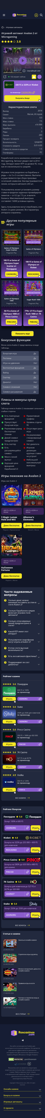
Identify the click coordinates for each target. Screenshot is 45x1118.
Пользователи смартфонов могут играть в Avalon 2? (21, 641)
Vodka (20, 775)
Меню (4, 15)
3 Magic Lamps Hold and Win (9, 518)
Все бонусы (20, 925)
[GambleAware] (30, 1059)
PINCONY (11, 322)
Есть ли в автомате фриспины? (22, 656)
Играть (9, 699)
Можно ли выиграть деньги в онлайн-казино (29, 970)
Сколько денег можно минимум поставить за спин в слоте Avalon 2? (22, 602)
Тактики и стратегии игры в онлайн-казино (28, 999)
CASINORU (11, 274)
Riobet (7, 838)
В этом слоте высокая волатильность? (18, 649)
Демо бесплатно (11, 242)
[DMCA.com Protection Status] (16, 1059)
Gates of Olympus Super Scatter (11, 249)
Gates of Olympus (33, 249)
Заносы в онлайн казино (27, 940)
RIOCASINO (33, 274)
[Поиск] (41, 15)
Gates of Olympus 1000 (11, 300)
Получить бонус (22, 98)
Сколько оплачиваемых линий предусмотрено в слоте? (19, 623)
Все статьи (21, 1014)
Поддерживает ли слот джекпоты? (18, 663)
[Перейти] (2, 27)
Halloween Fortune (7, 568)
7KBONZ (33, 322)
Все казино (20, 798)
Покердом (22, 684)
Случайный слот (33, 71)
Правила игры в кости (26, 983)
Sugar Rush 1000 (33, 299)
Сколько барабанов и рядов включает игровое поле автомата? (21, 613)
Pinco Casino (23, 729)
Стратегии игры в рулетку (28, 954)
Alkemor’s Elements (28, 518)
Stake (20, 707)
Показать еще (22, 333)
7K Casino (22, 752)
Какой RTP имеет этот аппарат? (18, 632)
